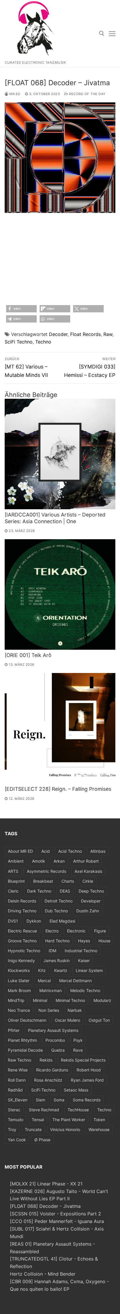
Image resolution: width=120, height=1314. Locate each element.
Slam (40, 1099)
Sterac (14, 1109)
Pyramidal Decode (25, 1050)
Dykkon (34, 920)
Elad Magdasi (62, 920)
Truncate (33, 1129)
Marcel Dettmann (75, 980)
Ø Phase (42, 1139)
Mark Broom (19, 990)
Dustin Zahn (87, 910)
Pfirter (14, 1030)
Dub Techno (56, 910)
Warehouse (99, 1129)
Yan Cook (17, 1139)
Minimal (40, 1000)
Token (99, 1119)
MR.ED (14, 94)
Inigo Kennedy (21, 960)
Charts (67, 881)
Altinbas (97, 851)
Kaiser (84, 960)
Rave (78, 1050)
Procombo (55, 1040)
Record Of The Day (87, 94)
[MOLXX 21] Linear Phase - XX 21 (46, 1184)
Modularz (102, 1000)
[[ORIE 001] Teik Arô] (60, 594)
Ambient (16, 861)
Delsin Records (22, 900)
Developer (90, 900)
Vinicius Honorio (65, 1129)
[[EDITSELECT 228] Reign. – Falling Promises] (60, 728)
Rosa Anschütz (48, 1080)
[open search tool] (101, 33)
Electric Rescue (22, 930)
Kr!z (42, 970)
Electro (52, 930)
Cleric (13, 891)
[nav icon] (112, 33)
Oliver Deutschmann (27, 1020)
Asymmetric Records (46, 871)
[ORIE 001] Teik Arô (28, 655)
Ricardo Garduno (52, 1069)
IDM (52, 950)
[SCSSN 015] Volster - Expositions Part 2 (55, 1214)
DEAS (65, 891)
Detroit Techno (59, 900)
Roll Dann (17, 1080)
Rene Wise (18, 1069)
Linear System (89, 970)
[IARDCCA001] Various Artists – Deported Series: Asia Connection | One (55, 518)
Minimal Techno (70, 1000)
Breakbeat (43, 881)
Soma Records (86, 1099)
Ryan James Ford (87, 1080)
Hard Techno (57, 940)
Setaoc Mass (76, 1089)
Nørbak (75, 1010)
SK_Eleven (17, 1099)
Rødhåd (15, 1089)
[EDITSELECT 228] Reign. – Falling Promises (58, 789)
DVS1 (13, 920)
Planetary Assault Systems (53, 1030)
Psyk (78, 1040)
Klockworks (19, 970)
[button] (21, 308)
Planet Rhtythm (22, 1040)
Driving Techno (22, 910)
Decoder (58, 334)
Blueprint (16, 881)
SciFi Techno (19, 342)
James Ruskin (56, 960)
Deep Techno (91, 891)
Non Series (48, 1010)
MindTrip (16, 1000)
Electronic (76, 930)
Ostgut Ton (99, 1020)
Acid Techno (70, 851)
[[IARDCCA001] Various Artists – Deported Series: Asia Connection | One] (60, 454)
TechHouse (78, 1109)
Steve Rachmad (44, 1109)
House (104, 940)
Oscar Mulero (67, 1020)
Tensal (38, 1119)
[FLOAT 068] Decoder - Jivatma (45, 1206)
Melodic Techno (85, 990)
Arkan (59, 861)
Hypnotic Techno (24, 950)
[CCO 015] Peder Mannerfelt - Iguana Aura (57, 1221)
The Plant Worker (68, 1119)
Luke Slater (18, 980)
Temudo (15, 1119)
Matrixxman (50, 990)
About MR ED (20, 851)
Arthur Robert (86, 861)
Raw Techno (19, 1059)
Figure (100, 930)
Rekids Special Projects (83, 1059)
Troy (12, 1129)
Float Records (85, 334)
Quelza (58, 1050)
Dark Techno (39, 891)
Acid (45, 851)
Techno (43, 342)
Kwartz (60, 970)
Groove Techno (22, 940)
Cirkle (87, 881)
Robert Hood (89, 1069)
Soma (59, 1099)
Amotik (38, 861)
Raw (107, 334)
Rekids (46, 1059)
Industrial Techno (81, 950)
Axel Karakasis (88, 871)
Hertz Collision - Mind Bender (42, 1274)
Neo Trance (19, 1010)
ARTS (13, 871)
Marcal (44, 980)
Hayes (84, 940)
